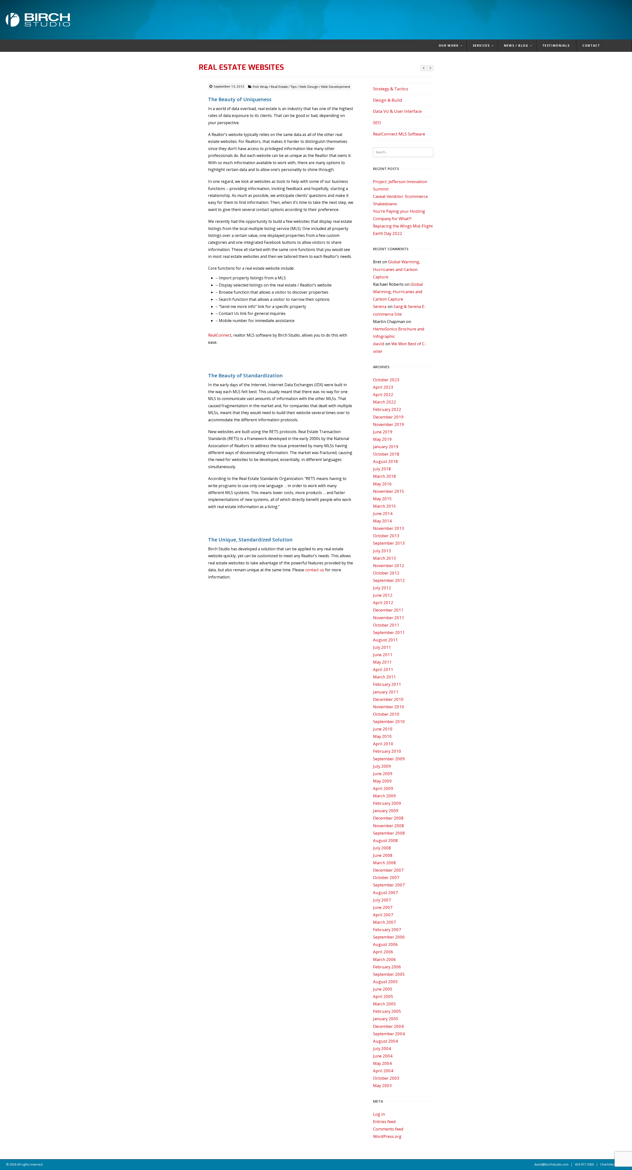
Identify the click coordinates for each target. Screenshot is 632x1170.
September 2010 (389, 721)
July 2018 (382, 469)
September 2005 (389, 974)
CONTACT (591, 45)
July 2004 (382, 1048)
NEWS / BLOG (516, 45)
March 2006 (384, 959)
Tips (294, 86)
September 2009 (389, 759)
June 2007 (383, 907)
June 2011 (383, 654)
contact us (314, 570)
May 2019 (382, 439)
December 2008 (388, 818)
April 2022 (383, 394)
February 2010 (387, 751)
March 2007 (384, 922)
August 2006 (385, 944)
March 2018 (384, 476)
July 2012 (382, 588)
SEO (377, 122)
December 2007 (388, 870)
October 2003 (386, 1078)
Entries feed (384, 1121)
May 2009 (382, 781)
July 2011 (382, 647)
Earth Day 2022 (387, 233)
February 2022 (387, 409)
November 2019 (388, 424)
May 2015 (382, 498)
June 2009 (383, 773)
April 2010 (383, 744)
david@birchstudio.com (551, 1164)
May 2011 (382, 662)
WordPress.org (387, 1136)
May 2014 (382, 521)
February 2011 (387, 684)
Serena (380, 306)
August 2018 (385, 461)
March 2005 (384, 1004)
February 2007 (387, 929)
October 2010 (386, 714)
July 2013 (382, 551)
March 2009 (384, 796)
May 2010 (382, 736)
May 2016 (382, 484)
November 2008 (388, 825)
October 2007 (386, 877)
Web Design (308, 86)
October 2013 (386, 535)
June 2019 (383, 432)
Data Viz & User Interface (397, 111)
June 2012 (383, 595)
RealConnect (219, 335)
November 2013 (388, 528)
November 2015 (388, 491)
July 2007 (382, 900)
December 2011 (388, 610)
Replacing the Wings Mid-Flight (403, 226)
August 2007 (385, 892)
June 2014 (383, 513)
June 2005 (383, 989)
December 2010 (388, 699)
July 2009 (382, 766)
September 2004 (389, 1033)
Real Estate (279, 86)
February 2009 (387, 803)
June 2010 (383, 729)
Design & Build (387, 100)
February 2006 (387, 967)
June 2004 (383, 1056)
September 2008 (389, 833)
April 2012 (383, 602)
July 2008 (382, 848)
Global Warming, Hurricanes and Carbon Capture (396, 269)
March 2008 (384, 862)
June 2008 (383, 855)
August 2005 (385, 981)
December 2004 (388, 1026)
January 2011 (385, 692)
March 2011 (384, 677)
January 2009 (385, 810)
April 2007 (383, 915)
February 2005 (387, 1011)
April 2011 (383, 669)
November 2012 (388, 565)
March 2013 (384, 558)
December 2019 (388, 417)
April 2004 (383, 1071)
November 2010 (388, 707)
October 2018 (386, 454)
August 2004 (385, 1041)
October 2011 (386, 625)
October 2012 (386, 573)
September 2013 (389, 543)
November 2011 (388, 617)
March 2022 (384, 402)
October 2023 (386, 380)
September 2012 (389, 580)
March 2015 (384, 506)
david (378, 343)
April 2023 (383, 387)
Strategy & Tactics (390, 89)
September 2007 (389, 885)
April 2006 (383, 952)
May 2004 (382, 1063)
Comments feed (388, 1129)
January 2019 (385, 446)
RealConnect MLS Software (399, 134)
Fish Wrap (260, 86)
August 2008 (385, 840)
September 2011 (389, 632)
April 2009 (383, 788)
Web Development (335, 86)
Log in (379, 1114)
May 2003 (382, 1085)
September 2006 (389, 937)
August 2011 (385, 640)
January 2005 (385, 1018)
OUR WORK (449, 45)
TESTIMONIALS (556, 45)
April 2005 (383, 996)
